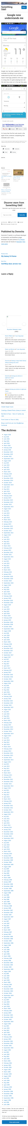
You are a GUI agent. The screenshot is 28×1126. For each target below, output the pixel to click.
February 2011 (8, 827)
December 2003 (8, 1015)
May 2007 (6, 925)
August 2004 (7, 997)
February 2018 (8, 644)
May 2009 (6, 873)
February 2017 (8, 670)
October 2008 (8, 888)
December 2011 (8, 805)
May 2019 (6, 611)
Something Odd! (6, 8)
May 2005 (6, 978)
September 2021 (8, 557)
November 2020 (8, 578)
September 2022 (8, 533)
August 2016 (7, 683)
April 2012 (7, 797)
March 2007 (7, 930)
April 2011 (7, 823)
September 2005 (8, 969)
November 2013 (8, 755)
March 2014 (7, 747)
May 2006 (6, 952)
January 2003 (7, 1039)
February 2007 (8, 932)
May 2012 (6, 795)
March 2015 (7, 720)
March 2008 (7, 904)
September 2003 (8, 1021)
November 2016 (8, 677)
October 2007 (8, 915)
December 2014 (8, 727)
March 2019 (7, 616)
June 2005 (6, 976)
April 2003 (7, 1032)
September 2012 (8, 786)
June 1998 (6, 1104)
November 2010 (8, 834)
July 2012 (6, 790)
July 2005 (6, 973)
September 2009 (8, 864)
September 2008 (8, 891)
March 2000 (7, 1072)
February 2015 (8, 722)
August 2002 (7, 1050)
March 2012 (7, 799)
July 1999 (6, 1078)
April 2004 (7, 1006)
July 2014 (6, 738)
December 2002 (8, 1041)
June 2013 (6, 766)
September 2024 (8, 485)
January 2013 (7, 777)
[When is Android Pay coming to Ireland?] (6, 186)
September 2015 (8, 707)
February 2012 (8, 801)
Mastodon (19, 242)
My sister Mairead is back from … (16, 329)
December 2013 (8, 753)
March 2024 (7, 493)
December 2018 (8, 622)
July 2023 (6, 511)
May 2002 (6, 1056)
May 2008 (6, 899)
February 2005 (8, 984)
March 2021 (7, 570)
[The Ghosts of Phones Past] (6, 172)
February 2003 (8, 1037)
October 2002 (8, 1045)
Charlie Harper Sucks (7, 407)
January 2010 (7, 856)
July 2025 (6, 463)
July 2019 (6, 607)
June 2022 (6, 539)
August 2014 (7, 736)
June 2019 (6, 609)
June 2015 (6, 714)
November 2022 (8, 528)
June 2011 (6, 819)
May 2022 (6, 541)
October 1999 (8, 1074)
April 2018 (7, 640)
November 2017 (8, 650)
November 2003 (8, 1017)
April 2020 (7, 592)
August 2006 (7, 945)
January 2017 (7, 672)
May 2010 (6, 847)
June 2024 (6, 487)
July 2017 (6, 659)
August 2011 (7, 814)
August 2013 (7, 762)
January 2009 (7, 882)
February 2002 (8, 1063)
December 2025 (8, 452)
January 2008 (7, 908)
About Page (14, 1118)
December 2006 (8, 936)
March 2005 (7, 982)
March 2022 (7, 546)
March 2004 (7, 1008)
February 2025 (8, 474)
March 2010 (7, 851)
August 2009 (7, 867)
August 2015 (7, 709)
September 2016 (8, 681)
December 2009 (8, 858)
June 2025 (6, 465)
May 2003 (6, 1030)
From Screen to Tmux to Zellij (9, 419)
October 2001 (8, 1067)
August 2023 (7, 509)
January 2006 (7, 960)
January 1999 (7, 1089)
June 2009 (6, 871)
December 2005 (8, 963)
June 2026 (6, 439)
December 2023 (8, 500)
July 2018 (6, 633)
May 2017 (6, 664)
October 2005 (8, 967)
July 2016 (6, 685)
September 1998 (8, 1098)
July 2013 (6, 764)
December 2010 (8, 832)
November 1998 (8, 1093)
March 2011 (7, 825)
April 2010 (7, 849)
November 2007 (8, 912)
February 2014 (8, 749)
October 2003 (8, 1019)
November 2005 (8, 965)
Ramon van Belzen (9, 349)
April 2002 (7, 1059)
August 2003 (7, 1024)
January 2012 (7, 803)
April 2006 (7, 954)
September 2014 (8, 733)
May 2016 (6, 690)
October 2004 (8, 993)
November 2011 (8, 808)
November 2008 (8, 886)
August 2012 (7, 788)
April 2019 (7, 613)
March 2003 (7, 1035)
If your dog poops (19, 336)
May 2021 (6, 565)
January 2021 (7, 574)
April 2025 (7, 469)
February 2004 (8, 1011)
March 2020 (7, 594)
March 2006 (7, 956)
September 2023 (8, 506)
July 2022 (6, 537)
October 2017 (8, 653)
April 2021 (7, 568)
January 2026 (7, 450)
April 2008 (7, 901)
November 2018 (8, 624)
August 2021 (7, 559)
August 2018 (7, 631)
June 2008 (6, 897)
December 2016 (8, 674)
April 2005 (7, 980)
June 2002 (6, 1054)
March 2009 (7, 877)
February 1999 (8, 1087)
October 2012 (8, 784)
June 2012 (6, 792)
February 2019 (8, 618)
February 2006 (8, 958)
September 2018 (8, 629)
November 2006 (8, 938)
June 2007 (6, 923)
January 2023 (7, 524)
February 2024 (8, 496)
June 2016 (6, 688)
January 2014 (7, 751)
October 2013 (8, 757)
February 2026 (8, 448)
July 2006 (6, 947)
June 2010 (6, 845)
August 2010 (7, 840)
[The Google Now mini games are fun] (18, 172)
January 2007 (7, 934)
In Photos (22, 239)
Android (21, 222)
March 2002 (7, 1061)
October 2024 (8, 482)
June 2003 (6, 1028)
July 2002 (6, 1052)
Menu (24, 7)
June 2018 (6, 635)
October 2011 (8, 810)
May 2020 (6, 589)
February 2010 (8, 853)
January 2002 (7, 1065)
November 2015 (8, 703)
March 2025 (7, 472)
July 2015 (6, 712)
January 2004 (7, 1013)
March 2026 (7, 445)
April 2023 (7, 517)
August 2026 (7, 434)
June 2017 (6, 661)
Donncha (5, 222)
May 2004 (6, 1004)
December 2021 (8, 552)
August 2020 (7, 585)
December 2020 (8, 576)
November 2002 (8, 1043)
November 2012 (8, 781)
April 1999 (7, 1085)
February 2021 (8, 572)
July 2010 (6, 843)
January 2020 (7, 598)
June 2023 (6, 513)
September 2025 (8, 458)
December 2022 (8, 526)
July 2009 (6, 869)
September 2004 (8, 995)
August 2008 (7, 893)
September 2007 (8, 917)
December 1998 (8, 1091)
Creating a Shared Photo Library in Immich (13, 410)
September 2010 (8, 838)
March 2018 (7, 642)
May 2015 (6, 716)
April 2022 (7, 544)
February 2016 (8, 696)
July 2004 (6, 1000)
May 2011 (6, 821)
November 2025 (8, 454)
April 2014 (7, 744)
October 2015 (8, 705)
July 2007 (6, 921)
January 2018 (7, 646)
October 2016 (8, 679)
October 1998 (8, 1096)
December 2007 (8, 910)
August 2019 (7, 605)
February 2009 (8, 880)
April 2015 (7, 718)
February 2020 (8, 596)
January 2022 (7, 550)
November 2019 (8, 602)
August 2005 (7, 971)
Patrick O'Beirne (9, 336)
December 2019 (8, 600)
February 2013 (8, 775)
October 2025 (8, 456)
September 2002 (8, 1048)
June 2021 (6, 563)
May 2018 (6, 637)
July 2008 (6, 895)
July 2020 (6, 587)
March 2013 (7, 773)
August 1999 (7, 1076)
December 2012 (8, 779)
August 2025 (7, 461)
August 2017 (7, 657)
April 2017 (7, 666)
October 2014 (8, 731)
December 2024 (8, 478)
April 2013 (7, 771)
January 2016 (7, 698)
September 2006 (8, 943)
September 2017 (8, 655)
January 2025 (7, 476)
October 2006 (8, 941)
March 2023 (7, 520)
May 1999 (6, 1083)
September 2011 (8, 812)
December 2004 (8, 989)
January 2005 (7, 987)
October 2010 (8, 836)
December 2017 (8, 648)
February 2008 (8, 906)
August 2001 (7, 1069)
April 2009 (7, 875)
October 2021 (8, 554)
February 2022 (8, 548)
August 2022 (7, 535)
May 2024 (6, 489)
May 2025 (6, 467)
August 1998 (7, 1100)
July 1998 (6, 1102)
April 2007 (7, 928)
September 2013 (8, 760)
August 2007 (7, 919)
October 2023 (8, 504)
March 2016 (7, 694)
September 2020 (8, 583)
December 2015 (8, 701)
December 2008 (8, 884)
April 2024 (7, 491)
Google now (14, 224)
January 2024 (7, 498)
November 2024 (8, 480)
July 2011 (6, 816)
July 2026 (6, 437)
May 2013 (6, 768)
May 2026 (6, 441)
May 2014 (6, 742)
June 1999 (6, 1080)
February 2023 (8, 522)
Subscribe (22, 215)
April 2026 (7, 443)
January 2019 (7, 620)
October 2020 (8, 581)
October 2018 (8, 626)
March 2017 (7, 668)
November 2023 (8, 502)
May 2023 (6, 515)
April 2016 (7, 692)
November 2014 (8, 729)
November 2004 (8, 991)
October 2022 (8, 530)
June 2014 (6, 740)
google (9, 224)
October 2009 (8, 862)
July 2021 (6, 561)
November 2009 (8, 860)
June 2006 (6, 949)
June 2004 (6, 1002)
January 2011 (7, 829)
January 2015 (7, 725)
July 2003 (6, 1026)
